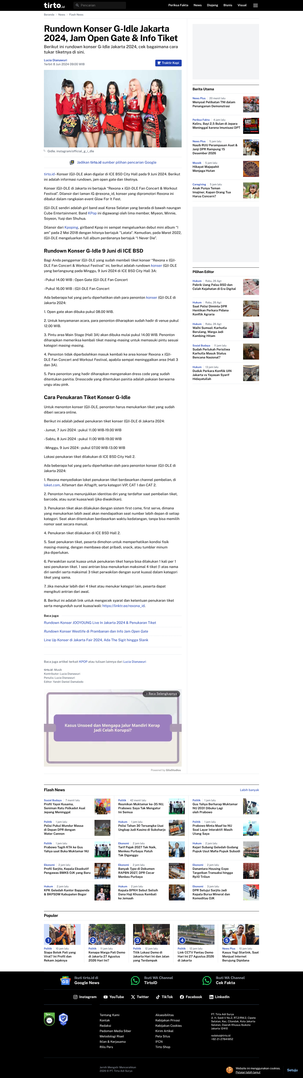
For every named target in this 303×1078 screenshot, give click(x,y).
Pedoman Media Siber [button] (115, 1031)
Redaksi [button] (105, 1026)
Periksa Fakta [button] (178, 5)
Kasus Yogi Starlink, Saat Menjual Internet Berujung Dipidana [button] (240, 956)
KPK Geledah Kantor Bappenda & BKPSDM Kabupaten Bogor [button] (66, 892)
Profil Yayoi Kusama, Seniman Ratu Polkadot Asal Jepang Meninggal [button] (64, 808)
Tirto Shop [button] (162, 1047)
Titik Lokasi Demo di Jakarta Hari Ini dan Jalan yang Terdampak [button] (151, 956)
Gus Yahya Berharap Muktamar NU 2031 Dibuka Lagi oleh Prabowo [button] (215, 808)
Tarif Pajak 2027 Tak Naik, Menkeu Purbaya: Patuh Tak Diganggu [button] (137, 851)
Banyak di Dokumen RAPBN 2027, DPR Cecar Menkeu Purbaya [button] (136, 873)
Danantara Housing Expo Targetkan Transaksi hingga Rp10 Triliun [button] (213, 873)
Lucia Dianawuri (55, 60)
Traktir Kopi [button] (170, 63)
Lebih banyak (249, 790)
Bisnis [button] (228, 5)
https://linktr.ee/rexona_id (123, 606)
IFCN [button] (159, 1042)
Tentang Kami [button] (109, 1015)
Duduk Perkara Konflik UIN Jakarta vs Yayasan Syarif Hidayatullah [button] (212, 375)
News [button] (198, 5)
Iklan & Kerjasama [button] (113, 1042)
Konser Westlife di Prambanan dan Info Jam (96, 631)
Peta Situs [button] (162, 1036)
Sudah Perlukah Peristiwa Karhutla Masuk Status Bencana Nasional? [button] (211, 353)
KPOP (83, 662)
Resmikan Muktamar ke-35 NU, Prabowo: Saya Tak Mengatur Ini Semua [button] (141, 808)
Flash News (76, 14)
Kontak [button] (105, 1020)
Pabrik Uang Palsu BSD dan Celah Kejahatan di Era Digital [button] (214, 287)
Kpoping (71, 227)
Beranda (49, 14)
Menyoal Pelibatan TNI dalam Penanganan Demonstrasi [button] (214, 104)
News (61, 14)
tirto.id (49, 174)
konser (157, 265)
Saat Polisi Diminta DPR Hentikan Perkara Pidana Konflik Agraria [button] (211, 310)
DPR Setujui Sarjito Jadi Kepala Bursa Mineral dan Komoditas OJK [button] (211, 894)
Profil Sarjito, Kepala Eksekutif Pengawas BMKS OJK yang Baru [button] (67, 871)
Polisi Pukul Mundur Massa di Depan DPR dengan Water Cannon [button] (63, 830)
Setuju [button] (292, 1070)
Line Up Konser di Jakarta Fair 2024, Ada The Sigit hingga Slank (96, 640)
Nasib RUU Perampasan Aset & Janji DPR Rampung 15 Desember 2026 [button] (215, 149)
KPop (92, 213)
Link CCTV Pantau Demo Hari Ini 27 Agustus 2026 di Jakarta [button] (196, 956)
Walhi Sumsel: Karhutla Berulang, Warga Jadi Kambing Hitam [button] (210, 332)
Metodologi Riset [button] (112, 1036)
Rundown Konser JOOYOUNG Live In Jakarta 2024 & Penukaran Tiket (100, 623)
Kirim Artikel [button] (164, 1031)
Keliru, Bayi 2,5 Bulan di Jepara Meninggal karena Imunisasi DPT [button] (216, 126)
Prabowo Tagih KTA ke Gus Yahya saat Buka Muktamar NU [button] (66, 849)
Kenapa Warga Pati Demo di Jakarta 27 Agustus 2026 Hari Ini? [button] (107, 956)
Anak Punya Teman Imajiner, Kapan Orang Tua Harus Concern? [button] (212, 192)
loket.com (52, 485)
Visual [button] (242, 5)
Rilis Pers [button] (106, 1047)
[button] (54, 5)
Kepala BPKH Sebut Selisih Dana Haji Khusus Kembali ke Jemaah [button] (138, 894)
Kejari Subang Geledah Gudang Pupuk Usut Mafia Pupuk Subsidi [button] (216, 849)
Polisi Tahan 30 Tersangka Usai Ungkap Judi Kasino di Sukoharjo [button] (141, 828)
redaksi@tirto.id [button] (220, 1035)
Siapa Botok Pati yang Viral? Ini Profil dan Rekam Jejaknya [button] (60, 956)
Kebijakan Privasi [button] (167, 1020)
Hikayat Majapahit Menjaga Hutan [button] (206, 169)
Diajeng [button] (212, 5)
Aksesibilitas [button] (164, 1015)
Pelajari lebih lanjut (248, 1072)
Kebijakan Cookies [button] (168, 1026)
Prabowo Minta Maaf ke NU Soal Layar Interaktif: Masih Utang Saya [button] (212, 830)
